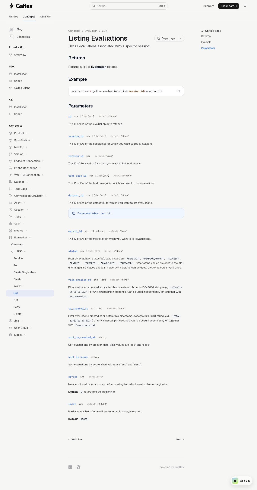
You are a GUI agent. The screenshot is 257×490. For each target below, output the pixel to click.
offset (72, 376)
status (72, 251)
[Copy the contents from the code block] (178, 90)
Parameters (208, 48)
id (69, 116)
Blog (19, 29)
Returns (206, 36)
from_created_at (79, 279)
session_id (75, 136)
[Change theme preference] (245, 6)
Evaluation (91, 31)
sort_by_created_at (81, 337)
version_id (75, 155)
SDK (104, 31)
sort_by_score (78, 356)
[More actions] (181, 38)
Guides (13, 16)
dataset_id (75, 195)
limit (72, 403)
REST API (45, 16)
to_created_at (78, 308)
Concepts (29, 16)
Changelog (23, 37)
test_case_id (77, 175)
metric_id (75, 231)
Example (206, 42)
